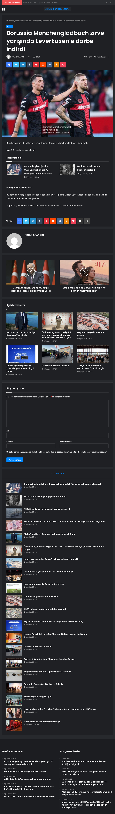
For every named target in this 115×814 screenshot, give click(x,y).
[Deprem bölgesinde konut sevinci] (93, 321)
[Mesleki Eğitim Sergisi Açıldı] (14, 700)
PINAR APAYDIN (18, 57)
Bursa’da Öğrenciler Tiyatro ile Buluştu (43, 684)
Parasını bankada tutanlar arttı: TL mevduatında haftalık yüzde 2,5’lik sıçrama (64, 521)
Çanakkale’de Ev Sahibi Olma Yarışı (42, 721)
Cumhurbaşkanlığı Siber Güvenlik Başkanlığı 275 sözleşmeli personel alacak (38, 170)
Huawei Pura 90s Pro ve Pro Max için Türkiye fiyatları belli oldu (55, 634)
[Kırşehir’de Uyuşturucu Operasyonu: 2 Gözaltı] (14, 675)
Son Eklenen (57, 473)
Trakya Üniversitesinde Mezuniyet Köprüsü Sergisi (90, 367)
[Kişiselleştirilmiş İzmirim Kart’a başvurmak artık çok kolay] (22, 354)
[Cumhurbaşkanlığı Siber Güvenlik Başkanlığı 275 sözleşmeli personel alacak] (14, 169)
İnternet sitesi (66, 441)
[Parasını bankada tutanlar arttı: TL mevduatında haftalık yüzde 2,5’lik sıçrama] (14, 525)
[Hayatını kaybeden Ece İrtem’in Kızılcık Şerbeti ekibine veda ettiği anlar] (14, 713)
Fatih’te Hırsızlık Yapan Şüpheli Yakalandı (45, 496)
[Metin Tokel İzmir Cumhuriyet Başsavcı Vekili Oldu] (22, 321)
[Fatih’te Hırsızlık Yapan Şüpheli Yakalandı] (67, 169)
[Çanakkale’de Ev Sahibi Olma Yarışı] (14, 725)
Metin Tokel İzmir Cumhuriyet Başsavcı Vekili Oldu (21, 333)
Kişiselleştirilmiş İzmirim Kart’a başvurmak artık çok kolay (20, 368)
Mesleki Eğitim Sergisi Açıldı (38, 696)
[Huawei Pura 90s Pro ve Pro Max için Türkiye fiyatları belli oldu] (14, 638)
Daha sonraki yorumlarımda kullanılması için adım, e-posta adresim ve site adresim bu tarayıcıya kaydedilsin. (58, 452)
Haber (21, 21)
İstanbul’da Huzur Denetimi (56, 365)
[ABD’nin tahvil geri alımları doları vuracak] (14, 613)
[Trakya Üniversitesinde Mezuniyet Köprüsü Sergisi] (93, 354)
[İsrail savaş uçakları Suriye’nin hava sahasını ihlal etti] (14, 563)
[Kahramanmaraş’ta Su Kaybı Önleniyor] (14, 588)
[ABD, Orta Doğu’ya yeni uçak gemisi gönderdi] (14, 513)
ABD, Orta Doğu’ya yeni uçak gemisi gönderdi (42, 2)
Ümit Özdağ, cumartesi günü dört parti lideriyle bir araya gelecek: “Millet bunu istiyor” (56, 335)
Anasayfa (12, 21)
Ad (8, 431)
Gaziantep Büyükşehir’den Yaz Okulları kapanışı (48, 571)
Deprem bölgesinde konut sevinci (90, 333)
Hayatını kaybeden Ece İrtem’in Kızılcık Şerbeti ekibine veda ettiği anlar (60, 709)
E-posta (10, 441)
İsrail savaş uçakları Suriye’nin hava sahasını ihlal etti (51, 559)
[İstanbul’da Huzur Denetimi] (57, 354)
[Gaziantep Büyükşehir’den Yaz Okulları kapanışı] (14, 575)
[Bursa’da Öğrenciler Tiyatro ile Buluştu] (14, 688)
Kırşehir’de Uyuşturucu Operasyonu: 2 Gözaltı (47, 671)
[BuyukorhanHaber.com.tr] (57, 9)
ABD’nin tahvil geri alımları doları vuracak (45, 609)
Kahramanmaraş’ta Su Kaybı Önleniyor (44, 584)
